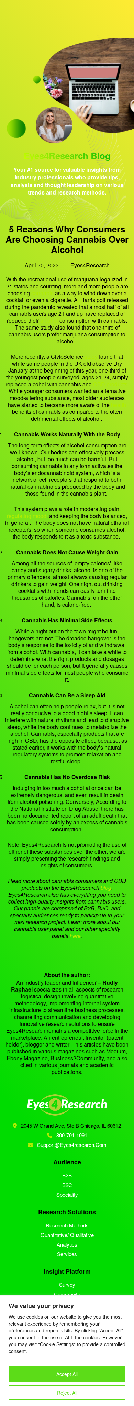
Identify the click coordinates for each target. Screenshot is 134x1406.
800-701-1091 (71, 1135)
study (91, 357)
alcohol (49, 320)
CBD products (110, 384)
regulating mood (26, 516)
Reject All (67, 1392)
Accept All (67, 1374)
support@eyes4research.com (72, 1144)
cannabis (42, 293)
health (118, 405)
